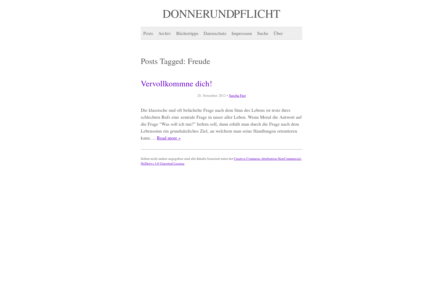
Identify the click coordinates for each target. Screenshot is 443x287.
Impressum (241, 33)
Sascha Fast (237, 95)
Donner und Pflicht (221, 13)
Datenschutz (215, 33)
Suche (262, 33)
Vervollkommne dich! (176, 83)
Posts (148, 33)
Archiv (164, 33)
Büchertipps (187, 33)
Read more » (169, 138)
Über (278, 33)
